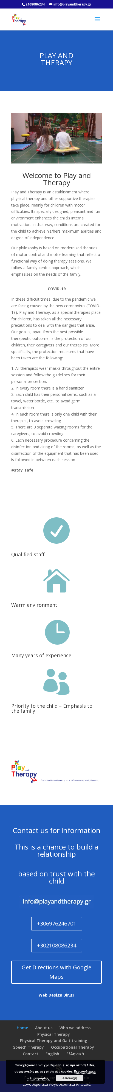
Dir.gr (68, 995)
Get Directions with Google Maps (56, 972)
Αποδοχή (69, 1078)
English (52, 1053)
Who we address (75, 1027)
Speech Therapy (28, 1047)
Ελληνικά (75, 1053)
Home (22, 1027)
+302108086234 (56, 945)
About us (43, 1027)
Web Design (50, 995)
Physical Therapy (53, 1034)
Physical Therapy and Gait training (53, 1040)
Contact (30, 1053)
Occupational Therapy (72, 1047)
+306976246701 (56, 923)
